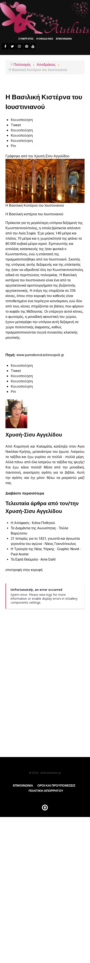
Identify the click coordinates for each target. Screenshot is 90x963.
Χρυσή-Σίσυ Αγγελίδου (51, 156)
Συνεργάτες (26, 38)
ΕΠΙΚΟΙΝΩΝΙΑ (64, 38)
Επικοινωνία (23, 785)
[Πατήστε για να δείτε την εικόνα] (45, 181)
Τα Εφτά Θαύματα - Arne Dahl (33, 559)
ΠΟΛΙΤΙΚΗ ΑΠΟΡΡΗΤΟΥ (46, 791)
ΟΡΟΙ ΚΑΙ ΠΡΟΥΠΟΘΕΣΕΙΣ (56, 785)
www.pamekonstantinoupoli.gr (40, 355)
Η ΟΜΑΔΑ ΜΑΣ (44, 38)
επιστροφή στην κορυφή (24, 570)
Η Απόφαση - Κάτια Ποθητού (33, 523)
